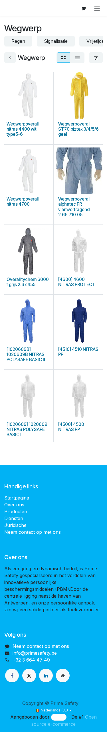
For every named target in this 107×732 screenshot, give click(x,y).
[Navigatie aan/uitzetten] (97, 8)
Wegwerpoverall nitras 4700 (23, 201)
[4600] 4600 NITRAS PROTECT (76, 282)
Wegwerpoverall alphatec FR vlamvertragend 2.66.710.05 (74, 206)
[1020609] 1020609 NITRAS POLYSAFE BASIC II (27, 429)
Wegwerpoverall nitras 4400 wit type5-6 (23, 129)
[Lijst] (77, 57)
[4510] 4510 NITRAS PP (78, 352)
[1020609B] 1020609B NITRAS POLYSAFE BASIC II (26, 354)
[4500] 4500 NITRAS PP (71, 427)
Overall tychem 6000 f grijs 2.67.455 (28, 282)
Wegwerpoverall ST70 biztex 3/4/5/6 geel (78, 129)
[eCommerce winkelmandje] (83, 8)
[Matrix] (63, 57)
